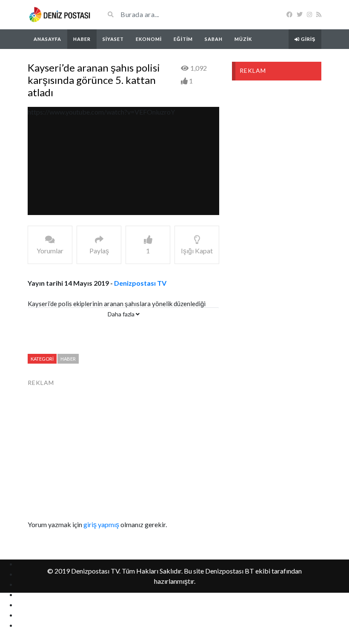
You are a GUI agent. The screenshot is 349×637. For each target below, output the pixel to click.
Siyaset (113, 39)
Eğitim (183, 39)
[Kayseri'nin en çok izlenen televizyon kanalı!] (60, 14)
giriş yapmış (101, 524)
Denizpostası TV (140, 283)
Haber (82, 39)
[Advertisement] (123, 447)
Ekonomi (149, 39)
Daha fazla (122, 314)
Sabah (214, 39)
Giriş (307, 39)
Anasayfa (47, 39)
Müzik (243, 39)
